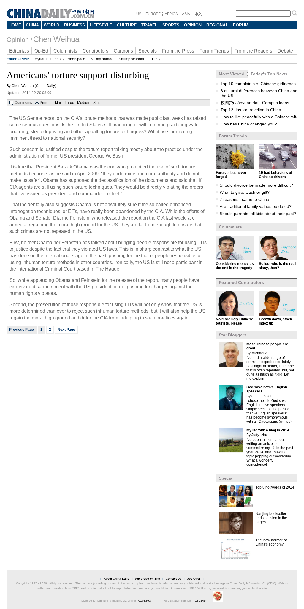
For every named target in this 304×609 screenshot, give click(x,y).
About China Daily (116, 578)
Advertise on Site (147, 578)
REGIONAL (217, 25)
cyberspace (75, 59)
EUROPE (153, 14)
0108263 (144, 600)
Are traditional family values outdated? (256, 206)
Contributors (95, 50)
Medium (83, 103)
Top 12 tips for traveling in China (251, 109)
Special (226, 478)
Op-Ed (41, 50)
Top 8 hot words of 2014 (275, 487)
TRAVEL (149, 25)
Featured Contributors (241, 282)
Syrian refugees (48, 59)
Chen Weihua (56, 39)
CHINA (32, 25)
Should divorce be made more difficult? (256, 185)
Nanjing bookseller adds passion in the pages (271, 518)
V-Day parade (102, 59)
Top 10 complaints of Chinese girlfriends (258, 83)
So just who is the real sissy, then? (277, 266)
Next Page (66, 329)
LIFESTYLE (101, 25)
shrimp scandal (131, 59)
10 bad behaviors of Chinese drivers (275, 175)
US (138, 14)
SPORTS (170, 25)
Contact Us (173, 578)
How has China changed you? (249, 124)
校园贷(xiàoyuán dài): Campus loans (255, 102)
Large (69, 103)
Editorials (19, 50)
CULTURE (127, 25)
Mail (58, 103)
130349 (200, 600)
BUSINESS (74, 25)
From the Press (178, 50)
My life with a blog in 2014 (267, 430)
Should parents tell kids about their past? (258, 213)
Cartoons (123, 50)
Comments (23, 103)
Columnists (65, 50)
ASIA (186, 14)
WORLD (51, 25)
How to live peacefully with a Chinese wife (260, 117)
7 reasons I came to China (244, 199)
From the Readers (253, 50)
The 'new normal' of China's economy (271, 542)
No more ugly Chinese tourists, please (234, 321)
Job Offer (193, 578)
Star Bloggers (232, 335)
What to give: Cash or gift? (245, 192)
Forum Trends (214, 50)
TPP (153, 59)
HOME (15, 25)
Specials (147, 50)
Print (43, 103)
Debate (285, 50)
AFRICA (171, 14)
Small (97, 103)
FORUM (240, 25)
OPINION (193, 25)
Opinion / (19, 39)
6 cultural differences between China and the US (259, 93)
